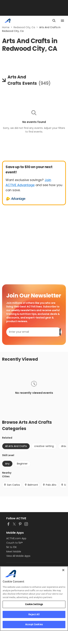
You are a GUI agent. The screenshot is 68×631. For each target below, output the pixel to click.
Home (5, 27)
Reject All (33, 614)
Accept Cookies (34, 624)
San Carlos (13, 485)
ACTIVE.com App (16, 538)
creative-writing (44, 446)
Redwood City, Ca (24, 27)
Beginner (22, 463)
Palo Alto (51, 485)
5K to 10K (11, 547)
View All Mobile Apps (18, 556)
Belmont (33, 485)
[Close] (63, 570)
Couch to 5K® (14, 543)
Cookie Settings (34, 604)
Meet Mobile (13, 551)
